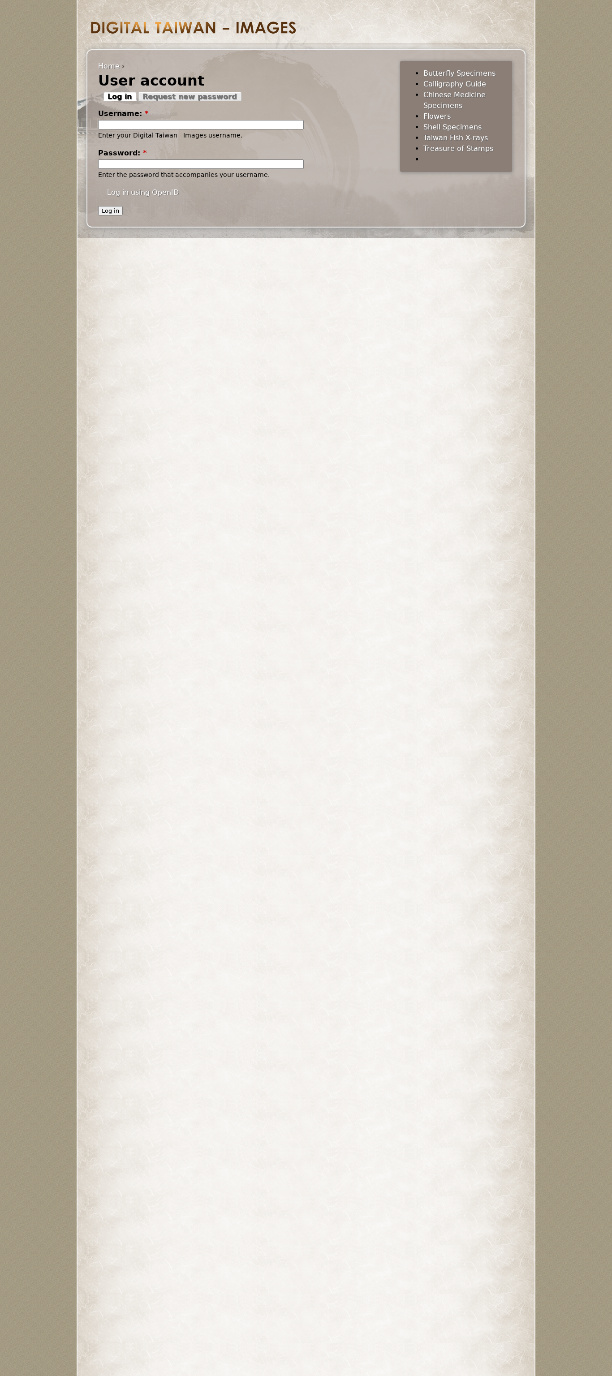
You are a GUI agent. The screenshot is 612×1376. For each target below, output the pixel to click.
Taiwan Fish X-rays (455, 137)
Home (109, 66)
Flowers (437, 116)
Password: (122, 153)
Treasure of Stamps (458, 148)
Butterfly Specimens (459, 73)
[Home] (193, 28)
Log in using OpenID (143, 192)
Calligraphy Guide (454, 84)
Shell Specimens (452, 127)
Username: (123, 113)
